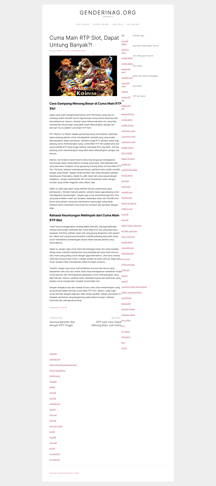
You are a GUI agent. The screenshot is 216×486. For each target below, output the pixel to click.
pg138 (124, 348)
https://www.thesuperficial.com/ (63, 365)
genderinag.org (108, 12)
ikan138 (125, 92)
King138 (125, 214)
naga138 (53, 382)
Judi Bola (117, 24)
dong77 (125, 276)
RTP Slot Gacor (139, 96)
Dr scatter (126, 331)
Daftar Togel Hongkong (132, 292)
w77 (123, 326)
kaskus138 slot (128, 114)
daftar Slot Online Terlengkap (145, 76)
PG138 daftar (127, 175)
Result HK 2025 (128, 159)
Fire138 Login (138, 35)
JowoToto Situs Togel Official (134, 287)
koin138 (53, 393)
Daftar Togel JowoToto (131, 225)
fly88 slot (126, 270)
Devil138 (125, 181)
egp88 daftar (127, 58)
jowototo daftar (128, 309)
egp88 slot (126, 164)
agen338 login (128, 248)
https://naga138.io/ (57, 370)
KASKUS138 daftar (129, 170)
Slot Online (82, 24)
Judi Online (133, 24)
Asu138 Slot (127, 298)
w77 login (126, 259)
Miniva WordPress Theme (69, 473)
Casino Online (101, 24)
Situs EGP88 (127, 153)
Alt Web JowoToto (129, 231)
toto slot (53, 415)
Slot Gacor (137, 86)
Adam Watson (79, 51)
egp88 (52, 387)
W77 (123, 343)
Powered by (54, 473)
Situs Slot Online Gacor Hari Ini (146, 46)
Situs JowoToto (128, 237)
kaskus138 (126, 186)
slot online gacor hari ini (143, 56)
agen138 (53, 354)
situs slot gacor (56, 426)
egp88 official (127, 125)
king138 (53, 420)
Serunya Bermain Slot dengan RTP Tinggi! (62, 322)
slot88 (52, 432)
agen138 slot (55, 359)
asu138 (52, 409)
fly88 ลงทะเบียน (128, 264)
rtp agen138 (55, 454)
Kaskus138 (126, 304)
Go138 (52, 448)
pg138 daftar (127, 120)
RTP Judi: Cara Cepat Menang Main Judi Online (107, 322)
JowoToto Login (128, 131)
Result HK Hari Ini (129, 203)
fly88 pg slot (127, 209)
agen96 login (127, 78)
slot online (126, 320)
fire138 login (127, 198)
